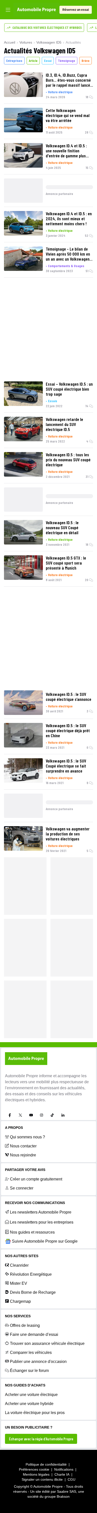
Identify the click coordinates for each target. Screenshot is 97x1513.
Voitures (25, 42)
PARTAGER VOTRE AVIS (25, 1170)
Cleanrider (19, 1265)
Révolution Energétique (31, 1274)
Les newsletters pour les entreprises (41, 1222)
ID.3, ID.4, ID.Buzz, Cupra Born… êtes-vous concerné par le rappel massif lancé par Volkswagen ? (68, 79)
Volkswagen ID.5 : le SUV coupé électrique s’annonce (68, 697)
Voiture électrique (60, 92)
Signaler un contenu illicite (42, 1479)
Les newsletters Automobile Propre (40, 1212)
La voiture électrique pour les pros (35, 1413)
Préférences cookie (34, 1469)
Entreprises (14, 60)
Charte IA (61, 1474)
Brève (86, 60)
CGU (71, 1479)
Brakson (63, 1496)
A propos (14, 1128)
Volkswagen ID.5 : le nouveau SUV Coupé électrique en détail (62, 527)
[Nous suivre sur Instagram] (42, 1115)
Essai (47, 60)
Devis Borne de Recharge (33, 1292)
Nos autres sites (21, 1256)
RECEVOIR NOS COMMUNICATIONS (35, 1203)
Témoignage (66, 60)
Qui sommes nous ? (27, 1137)
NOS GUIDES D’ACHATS (25, 1385)
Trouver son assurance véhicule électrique (47, 1343)
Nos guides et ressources (32, 1232)
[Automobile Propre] (36, 10)
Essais (52, 401)
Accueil (9, 42)
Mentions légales (36, 1474)
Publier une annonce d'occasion (38, 1361)
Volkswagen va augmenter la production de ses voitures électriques (68, 833)
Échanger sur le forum (29, 1370)
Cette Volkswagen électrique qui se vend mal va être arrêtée (68, 115)
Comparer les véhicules (31, 1352)
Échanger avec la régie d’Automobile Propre (41, 1438)
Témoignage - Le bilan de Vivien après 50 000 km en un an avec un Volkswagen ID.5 (68, 253)
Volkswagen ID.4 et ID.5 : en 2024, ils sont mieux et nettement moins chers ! (69, 218)
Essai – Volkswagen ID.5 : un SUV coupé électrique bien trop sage (69, 388)
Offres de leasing (25, 1325)
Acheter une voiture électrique (31, 1394)
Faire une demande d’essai (34, 1334)
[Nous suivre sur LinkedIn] (63, 1115)
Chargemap (20, 1301)
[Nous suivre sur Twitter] (20, 1115)
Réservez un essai (75, 10)
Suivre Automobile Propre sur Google (45, 1241)
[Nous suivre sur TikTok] (52, 1115)
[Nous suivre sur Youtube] (31, 1115)
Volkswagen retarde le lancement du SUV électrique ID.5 (64, 424)
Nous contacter (23, 1146)
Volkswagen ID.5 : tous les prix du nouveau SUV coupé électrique (68, 459)
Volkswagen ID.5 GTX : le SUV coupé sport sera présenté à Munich (66, 562)
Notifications (63, 1469)
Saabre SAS (66, 1491)
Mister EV (18, 1283)
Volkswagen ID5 (48, 42)
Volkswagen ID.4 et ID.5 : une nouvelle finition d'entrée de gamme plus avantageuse (66, 150)
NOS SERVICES (18, 1316)
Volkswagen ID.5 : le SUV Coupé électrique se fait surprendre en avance (66, 765)
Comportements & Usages (66, 266)
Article (33, 60)
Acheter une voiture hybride (29, 1403)
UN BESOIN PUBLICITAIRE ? (28, 1427)
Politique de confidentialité (46, 1464)
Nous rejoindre (23, 1155)
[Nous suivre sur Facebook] (10, 1115)
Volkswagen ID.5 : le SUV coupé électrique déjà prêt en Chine (68, 730)
